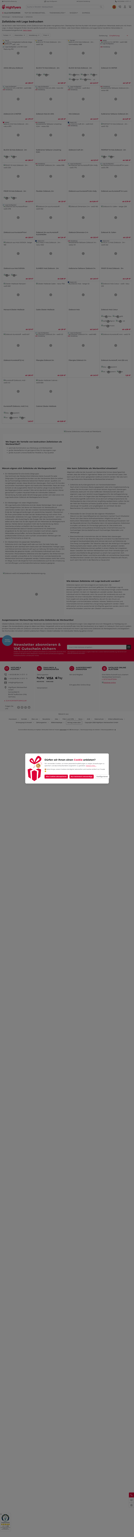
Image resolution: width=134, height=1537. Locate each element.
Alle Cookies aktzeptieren (56, 776)
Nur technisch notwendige (81, 776)
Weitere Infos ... (91, 766)
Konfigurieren (102, 776)
